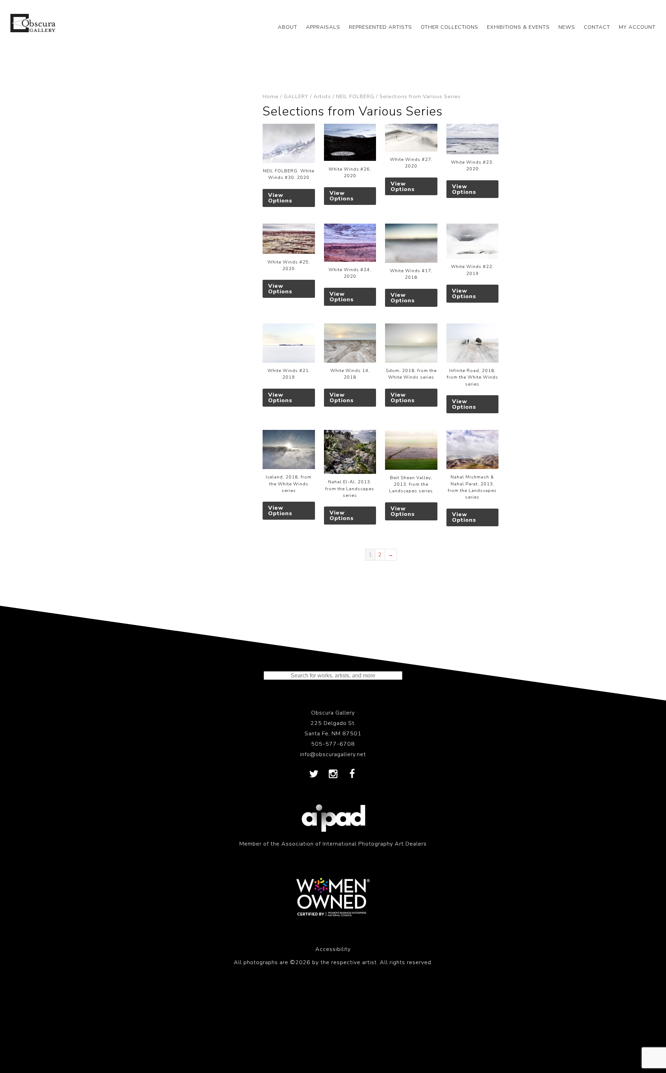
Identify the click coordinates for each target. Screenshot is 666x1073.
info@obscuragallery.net (333, 754)
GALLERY (296, 96)
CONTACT (597, 27)
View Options (280, 198)
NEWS (566, 27)
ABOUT (287, 27)
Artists (322, 96)
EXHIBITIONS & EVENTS (518, 27)
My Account (637, 27)
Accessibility (333, 949)
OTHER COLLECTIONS (449, 27)
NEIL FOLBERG (355, 96)
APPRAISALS (323, 27)
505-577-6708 (333, 744)
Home (271, 96)
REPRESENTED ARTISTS (380, 27)
